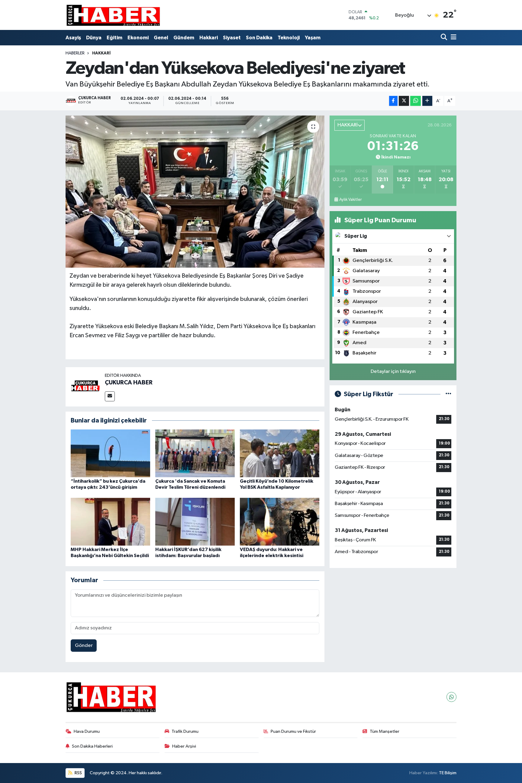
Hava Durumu (87, 731)
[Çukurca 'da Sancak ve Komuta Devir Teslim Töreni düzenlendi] (195, 453)
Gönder (84, 645)
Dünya (94, 37)
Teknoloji (289, 37)
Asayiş (73, 37)
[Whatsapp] (451, 697)
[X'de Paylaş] (404, 101)
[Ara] (444, 37)
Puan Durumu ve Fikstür (293, 731)
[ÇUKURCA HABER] (85, 386)
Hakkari (208, 37)
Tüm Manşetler (384, 731)
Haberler (75, 53)
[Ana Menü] (452, 37)
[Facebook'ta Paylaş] (393, 101)
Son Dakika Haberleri (92, 746)
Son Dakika (259, 37)
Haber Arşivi (184, 746)
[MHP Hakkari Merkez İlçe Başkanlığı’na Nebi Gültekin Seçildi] (110, 521)
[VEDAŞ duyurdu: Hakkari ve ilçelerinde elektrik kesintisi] (279, 521)
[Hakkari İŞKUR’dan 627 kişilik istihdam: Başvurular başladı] (195, 521)
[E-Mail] (110, 396)
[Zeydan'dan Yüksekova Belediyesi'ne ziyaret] (195, 191)
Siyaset (232, 37)
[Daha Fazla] (427, 101)
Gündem (183, 37)
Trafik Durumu (185, 731)
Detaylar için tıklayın (393, 371)
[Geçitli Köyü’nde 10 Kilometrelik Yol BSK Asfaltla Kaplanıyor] (279, 453)
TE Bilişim (447, 773)
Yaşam (313, 37)
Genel (161, 37)
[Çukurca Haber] (114, 15)
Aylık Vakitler (350, 199)
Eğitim (114, 37)
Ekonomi (138, 37)
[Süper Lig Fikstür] (448, 394)
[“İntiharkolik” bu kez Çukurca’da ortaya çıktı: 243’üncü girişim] (110, 453)
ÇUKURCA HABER (129, 383)
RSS (78, 773)
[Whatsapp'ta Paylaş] (415, 101)
